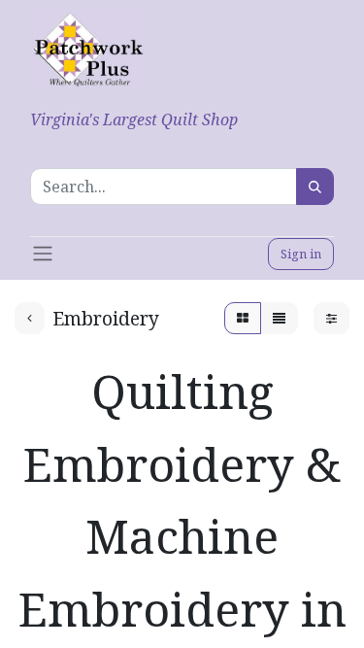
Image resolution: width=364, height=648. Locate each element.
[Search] (315, 186)
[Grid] (242, 318)
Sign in (301, 253)
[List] (279, 318)
